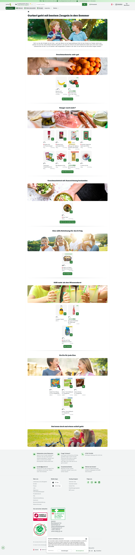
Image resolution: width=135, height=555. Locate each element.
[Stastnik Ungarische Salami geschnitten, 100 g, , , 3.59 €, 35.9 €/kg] (86, 135)
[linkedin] (99, 482)
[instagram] (91, 482)
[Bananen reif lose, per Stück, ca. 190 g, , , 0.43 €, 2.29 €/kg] (61, 82)
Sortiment (10, 8)
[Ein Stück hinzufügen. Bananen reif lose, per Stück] (65, 85)
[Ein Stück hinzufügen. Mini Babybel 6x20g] (65, 160)
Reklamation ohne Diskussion (45, 453)
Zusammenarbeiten (66, 466)
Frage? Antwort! (65, 453)
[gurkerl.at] (28, 11)
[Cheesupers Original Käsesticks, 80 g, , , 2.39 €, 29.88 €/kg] (49, 156)
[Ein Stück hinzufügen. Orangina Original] (65, 313)
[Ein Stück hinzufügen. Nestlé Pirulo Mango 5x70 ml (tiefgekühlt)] (58, 386)
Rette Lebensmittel (31, 8)
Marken (55, 8)
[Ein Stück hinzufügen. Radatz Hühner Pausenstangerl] (52, 139)
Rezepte (41, 8)
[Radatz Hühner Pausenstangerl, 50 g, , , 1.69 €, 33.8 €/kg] (49, 135)
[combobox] (59, 4)
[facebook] (88, 482)
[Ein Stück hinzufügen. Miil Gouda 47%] (77, 160)
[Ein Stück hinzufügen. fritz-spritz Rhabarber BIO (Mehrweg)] (77, 313)
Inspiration (47, 8)
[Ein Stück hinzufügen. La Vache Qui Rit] (89, 160)
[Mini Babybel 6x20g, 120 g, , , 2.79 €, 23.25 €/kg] (61, 156)
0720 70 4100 (89, 453)
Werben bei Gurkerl (90, 466)
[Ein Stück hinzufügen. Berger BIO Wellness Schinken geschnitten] (77, 139)
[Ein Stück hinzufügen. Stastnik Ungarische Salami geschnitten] (89, 139)
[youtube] (95, 482)
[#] (58, 514)
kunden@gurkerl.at (42, 466)
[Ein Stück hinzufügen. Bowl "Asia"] (71, 211)
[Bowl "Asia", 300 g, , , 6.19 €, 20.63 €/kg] (67, 208)
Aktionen (20, 8)
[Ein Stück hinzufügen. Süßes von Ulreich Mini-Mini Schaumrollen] (71, 262)
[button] (119, 4)
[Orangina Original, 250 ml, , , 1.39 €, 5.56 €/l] (61, 310)
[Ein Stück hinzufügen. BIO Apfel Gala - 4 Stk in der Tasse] (77, 85)
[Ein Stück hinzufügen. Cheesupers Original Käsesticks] (52, 160)
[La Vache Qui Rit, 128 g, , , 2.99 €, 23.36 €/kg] (86, 156)
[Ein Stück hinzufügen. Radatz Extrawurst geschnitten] (65, 139)
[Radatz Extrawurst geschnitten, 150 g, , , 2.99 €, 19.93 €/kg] (61, 135)
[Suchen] (84, 4)
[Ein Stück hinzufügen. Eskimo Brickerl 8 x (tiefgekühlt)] (83, 386)
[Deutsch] (112, 4)
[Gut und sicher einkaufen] (40, 529)
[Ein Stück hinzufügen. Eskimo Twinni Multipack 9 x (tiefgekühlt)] (71, 386)
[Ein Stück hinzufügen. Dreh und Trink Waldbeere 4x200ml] (71, 334)
